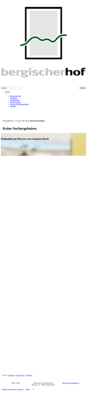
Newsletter (28, 375)
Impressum (11, 375)
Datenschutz (20, 375)
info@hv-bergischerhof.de (70, 383)
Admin (27, 389)
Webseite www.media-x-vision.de (12, 389)
